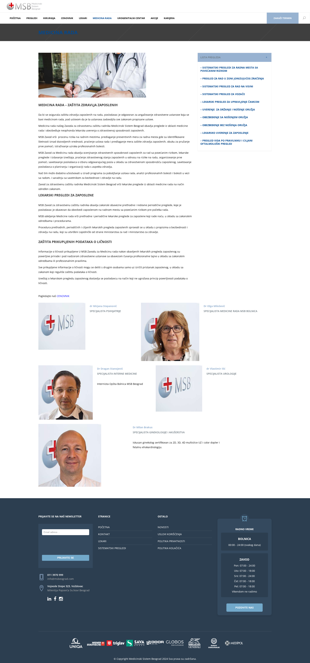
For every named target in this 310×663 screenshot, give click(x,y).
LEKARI (102, 541)
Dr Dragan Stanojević (110, 368)
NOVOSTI (163, 527)
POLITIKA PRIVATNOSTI (171, 541)
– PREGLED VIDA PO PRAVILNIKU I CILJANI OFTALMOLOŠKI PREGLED (226, 142)
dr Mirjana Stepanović (103, 306)
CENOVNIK (63, 296)
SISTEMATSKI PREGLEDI (112, 548)
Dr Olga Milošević (214, 306)
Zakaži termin (283, 18)
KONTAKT (104, 534)
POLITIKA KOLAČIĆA (169, 548)
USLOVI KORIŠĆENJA (170, 534)
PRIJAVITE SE (65, 557)
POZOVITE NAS (244, 607)
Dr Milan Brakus (142, 427)
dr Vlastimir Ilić (215, 368)
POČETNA (104, 527)
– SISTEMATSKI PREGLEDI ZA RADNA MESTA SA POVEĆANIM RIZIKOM (229, 69)
